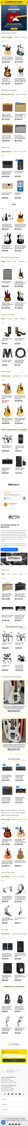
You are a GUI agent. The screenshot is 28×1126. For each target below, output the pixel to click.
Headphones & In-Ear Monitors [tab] (14, 987)
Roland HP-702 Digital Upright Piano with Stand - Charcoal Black (20, 595)
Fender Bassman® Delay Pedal (19, 193)
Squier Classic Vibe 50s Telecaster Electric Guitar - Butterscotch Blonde (20, 226)
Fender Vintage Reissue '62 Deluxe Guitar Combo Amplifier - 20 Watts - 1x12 (20, 116)
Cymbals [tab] (14, 876)
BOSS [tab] (15, 151)
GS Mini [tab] (26, 819)
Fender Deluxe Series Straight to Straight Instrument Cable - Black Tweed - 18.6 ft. (19, 362)
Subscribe (14, 1060)
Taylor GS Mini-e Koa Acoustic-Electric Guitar (20, 861)
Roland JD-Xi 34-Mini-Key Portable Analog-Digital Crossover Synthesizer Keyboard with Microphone (20, 618)
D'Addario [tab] (22, 319)
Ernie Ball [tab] (9, 319)
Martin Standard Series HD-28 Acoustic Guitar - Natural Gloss (20, 397)
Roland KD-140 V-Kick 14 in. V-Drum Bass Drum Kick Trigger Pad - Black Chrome (20, 898)
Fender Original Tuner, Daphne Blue (7, 339)
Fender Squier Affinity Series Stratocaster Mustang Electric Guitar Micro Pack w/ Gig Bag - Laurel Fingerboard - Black (7, 227)
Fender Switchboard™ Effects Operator (7, 193)
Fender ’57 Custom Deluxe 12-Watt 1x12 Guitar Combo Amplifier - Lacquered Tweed (7, 116)
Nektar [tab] (21, 574)
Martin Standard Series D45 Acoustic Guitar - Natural (7, 397)
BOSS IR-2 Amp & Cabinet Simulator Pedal (19, 447)
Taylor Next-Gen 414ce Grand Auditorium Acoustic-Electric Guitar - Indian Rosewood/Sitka (20, 842)
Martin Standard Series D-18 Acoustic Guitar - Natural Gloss (20, 420)
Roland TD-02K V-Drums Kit (6, 666)
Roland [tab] (3, 574)
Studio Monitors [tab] (5, 934)
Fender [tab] (3, 261)
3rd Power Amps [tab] (14, 759)
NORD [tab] (8, 574)
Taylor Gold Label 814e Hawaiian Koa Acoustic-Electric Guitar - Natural (7, 862)
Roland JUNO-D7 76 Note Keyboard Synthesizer (7, 616)
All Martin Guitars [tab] (6, 376)
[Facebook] (5, 1094)
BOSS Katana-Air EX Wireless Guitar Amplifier (6, 469)
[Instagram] (12, 1094)
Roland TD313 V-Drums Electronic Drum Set (7, 446)
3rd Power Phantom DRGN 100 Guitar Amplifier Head (19, 777)
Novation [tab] (14, 574)
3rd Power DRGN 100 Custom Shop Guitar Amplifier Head (7, 777)
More (2, 41)
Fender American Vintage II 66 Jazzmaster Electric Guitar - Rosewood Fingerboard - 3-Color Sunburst (7, 82)
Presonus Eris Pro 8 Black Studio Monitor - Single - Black (7, 977)
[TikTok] (23, 1094)
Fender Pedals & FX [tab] (6, 151)
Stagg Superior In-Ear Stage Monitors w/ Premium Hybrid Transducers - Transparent (7, 1030)
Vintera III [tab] (16, 37)
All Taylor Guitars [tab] (5, 819)
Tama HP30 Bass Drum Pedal (20, 918)
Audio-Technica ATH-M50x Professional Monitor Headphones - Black (7, 1008)
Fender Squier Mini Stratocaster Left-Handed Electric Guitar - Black (7, 247)
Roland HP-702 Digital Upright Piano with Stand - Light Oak (7, 595)
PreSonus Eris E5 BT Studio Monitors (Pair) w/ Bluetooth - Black (7, 955)
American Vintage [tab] (21, 94)
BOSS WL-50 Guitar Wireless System (19, 468)
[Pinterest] (16, 1094)
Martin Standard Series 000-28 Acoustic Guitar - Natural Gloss (7, 420)
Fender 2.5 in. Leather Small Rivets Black (7, 360)
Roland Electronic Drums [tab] (14, 627)
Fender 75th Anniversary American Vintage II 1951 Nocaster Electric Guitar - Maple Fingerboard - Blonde (7, 59)
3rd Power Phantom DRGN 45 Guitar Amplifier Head (19, 799)
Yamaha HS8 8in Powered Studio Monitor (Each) (20, 977)
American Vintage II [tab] (6, 37)
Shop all (3, 578)
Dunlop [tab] (16, 319)
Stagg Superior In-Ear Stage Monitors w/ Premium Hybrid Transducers (20, 1030)
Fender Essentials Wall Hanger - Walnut (20, 339)
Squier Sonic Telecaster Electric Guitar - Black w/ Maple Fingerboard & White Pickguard (20, 247)
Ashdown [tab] (20, 261)
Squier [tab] (14, 204)
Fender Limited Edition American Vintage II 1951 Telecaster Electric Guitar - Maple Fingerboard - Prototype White (20, 81)
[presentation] (2, 484)
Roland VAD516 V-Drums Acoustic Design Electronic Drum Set (19, 667)
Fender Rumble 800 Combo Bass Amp (6, 282)
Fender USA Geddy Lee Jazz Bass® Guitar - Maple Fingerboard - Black (20, 305)
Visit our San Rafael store (8, 1077)
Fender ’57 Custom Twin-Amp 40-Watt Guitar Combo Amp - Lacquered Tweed (7, 137)
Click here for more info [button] (9, 549)
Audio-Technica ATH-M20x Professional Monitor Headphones (20, 1008)
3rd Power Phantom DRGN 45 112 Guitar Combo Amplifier (6, 799)
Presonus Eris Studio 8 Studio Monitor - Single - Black (20, 955)
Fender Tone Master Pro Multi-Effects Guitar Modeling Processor (7, 173)
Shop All (23, 627)
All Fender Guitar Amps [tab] (7, 94)
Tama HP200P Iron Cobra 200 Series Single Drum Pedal (7, 919)
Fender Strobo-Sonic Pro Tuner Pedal (19, 172)
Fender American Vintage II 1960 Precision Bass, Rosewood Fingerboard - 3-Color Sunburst (7, 305)
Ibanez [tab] (9, 261)
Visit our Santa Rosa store (8, 1085)
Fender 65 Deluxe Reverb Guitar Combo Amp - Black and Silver (20, 137)
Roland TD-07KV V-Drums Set (19, 643)
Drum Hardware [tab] (5, 876)
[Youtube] (20, 1094)
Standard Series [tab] (17, 376)
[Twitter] (8, 1094)
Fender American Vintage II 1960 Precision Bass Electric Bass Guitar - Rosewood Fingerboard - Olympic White (20, 285)
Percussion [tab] (22, 876)
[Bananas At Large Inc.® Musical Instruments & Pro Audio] (14, 2)
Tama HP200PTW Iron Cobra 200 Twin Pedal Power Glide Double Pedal (7, 898)
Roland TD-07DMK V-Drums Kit (7, 643)
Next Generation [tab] (17, 819)
